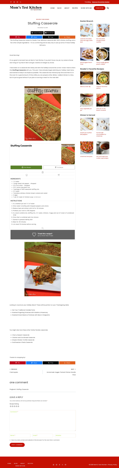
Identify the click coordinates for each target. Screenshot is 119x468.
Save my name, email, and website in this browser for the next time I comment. (35, 440)
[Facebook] (11, 2)
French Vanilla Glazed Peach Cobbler (102, 63)
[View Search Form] (107, 8)
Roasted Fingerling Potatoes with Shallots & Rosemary (30, 312)
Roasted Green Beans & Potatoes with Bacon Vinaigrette (31, 315)
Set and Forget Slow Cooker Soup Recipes (102, 157)
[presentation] (86, 30)
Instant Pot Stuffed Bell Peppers (85, 133)
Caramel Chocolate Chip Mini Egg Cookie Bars (86, 40)
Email (35, 435)
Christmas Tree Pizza (86, 156)
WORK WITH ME (86, 8)
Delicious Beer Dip (85, 86)
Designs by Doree (48, 63)
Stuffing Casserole (22, 389)
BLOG (59, 8)
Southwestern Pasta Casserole (22, 342)
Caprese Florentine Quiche (100, 2)
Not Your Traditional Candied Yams (23, 310)
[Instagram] (17, 2)
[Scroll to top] (116, 465)
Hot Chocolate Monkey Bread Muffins (100, 40)
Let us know (41, 235)
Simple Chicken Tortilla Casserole (23, 340)
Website (58, 435)
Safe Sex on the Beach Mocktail (101, 109)
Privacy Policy (112, 465)
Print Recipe (50, 33)
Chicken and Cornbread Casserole (23, 337)
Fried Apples (14, 371)
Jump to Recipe (38, 33)
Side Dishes (45, 19)
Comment (14, 412)
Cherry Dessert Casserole (20, 335)
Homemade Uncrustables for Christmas (101, 134)
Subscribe (99, 8)
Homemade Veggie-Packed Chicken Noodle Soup (61, 372)
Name (12, 435)
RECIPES (75, 8)
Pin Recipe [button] (60, 167)
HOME (52, 8)
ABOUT (66, 8)
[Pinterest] (14, 2)
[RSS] (20, 2)
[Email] (65, 464)
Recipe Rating (14, 404)
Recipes (38, 19)
